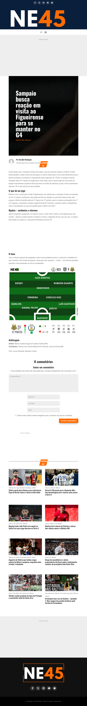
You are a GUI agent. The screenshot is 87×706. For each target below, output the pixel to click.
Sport (71, 593)
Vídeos (47, 596)
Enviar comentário (68, 421)
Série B (18, 140)
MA (23, 140)
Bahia (18, 557)
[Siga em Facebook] (35, 2)
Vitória (34, 488)
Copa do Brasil (20, 488)
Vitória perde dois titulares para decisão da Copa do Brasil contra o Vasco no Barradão (25, 491)
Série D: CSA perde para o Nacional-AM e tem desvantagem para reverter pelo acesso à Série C (61, 492)
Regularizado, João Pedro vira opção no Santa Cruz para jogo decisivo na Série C (24, 527)
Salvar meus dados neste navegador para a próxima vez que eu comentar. (44, 415)
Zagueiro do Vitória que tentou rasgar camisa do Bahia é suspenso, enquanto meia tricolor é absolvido (25, 562)
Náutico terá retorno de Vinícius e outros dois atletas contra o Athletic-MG (60, 527)
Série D (53, 488)
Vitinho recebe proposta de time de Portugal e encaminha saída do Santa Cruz (25, 596)
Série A (29, 557)
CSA (46, 488)
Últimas (28, 140)
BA (15, 488)
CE (50, 557)
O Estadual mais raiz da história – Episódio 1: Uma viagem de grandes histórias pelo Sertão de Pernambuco (61, 600)
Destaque (28, 488)
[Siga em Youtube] (47, 2)
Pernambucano (49, 593)
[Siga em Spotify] (52, 2)
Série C (11, 523)
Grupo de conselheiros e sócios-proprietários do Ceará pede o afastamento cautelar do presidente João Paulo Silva (61, 562)
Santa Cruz (19, 523)
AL (49, 488)
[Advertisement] (43, 56)
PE (14, 523)
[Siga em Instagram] (43, 2)
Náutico (52, 523)
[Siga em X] (39, 2)
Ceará (47, 557)
